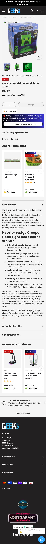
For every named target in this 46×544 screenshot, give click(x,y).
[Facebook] (13, 535)
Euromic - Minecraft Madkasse (29, 177)
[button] (42, 10)
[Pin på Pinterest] (16, 139)
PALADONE (6, 76)
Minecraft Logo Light (10, 175)
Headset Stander (36, 76)
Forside (5, 17)
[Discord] (31, 535)
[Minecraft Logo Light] (12, 160)
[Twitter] (27, 535)
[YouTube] (16, 535)
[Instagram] (20, 535)
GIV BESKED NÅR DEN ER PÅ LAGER (23, 124)
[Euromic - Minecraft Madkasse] (33, 160)
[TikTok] (24, 535)
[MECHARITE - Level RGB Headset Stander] (33, 359)
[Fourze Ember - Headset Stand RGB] (12, 359)
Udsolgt (31, 105)
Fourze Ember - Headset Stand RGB (10, 375)
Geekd (9, 489)
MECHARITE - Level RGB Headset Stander (33, 375)
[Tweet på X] (7, 139)
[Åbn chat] (41, 539)
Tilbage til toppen (23, 413)
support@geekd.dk (10, 448)
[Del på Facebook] (12, 139)
